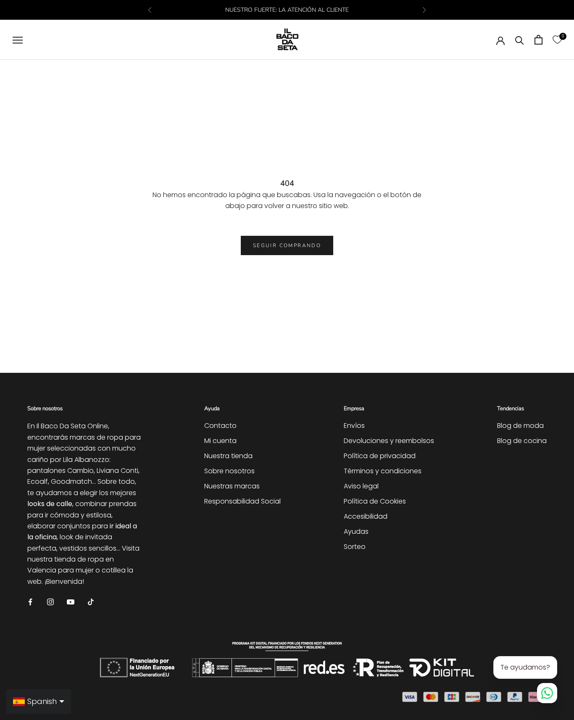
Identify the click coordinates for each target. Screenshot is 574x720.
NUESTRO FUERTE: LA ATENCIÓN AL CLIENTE (287, 10)
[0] (557, 40)
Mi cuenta (220, 441)
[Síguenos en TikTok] (91, 601)
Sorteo (355, 546)
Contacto (220, 425)
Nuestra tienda (228, 456)
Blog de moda (520, 425)
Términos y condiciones (382, 471)
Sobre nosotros (229, 471)
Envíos (354, 425)
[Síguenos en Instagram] (50, 601)
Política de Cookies (375, 501)
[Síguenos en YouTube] (70, 601)
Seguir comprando (287, 245)
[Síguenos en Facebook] (30, 601)
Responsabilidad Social (242, 501)
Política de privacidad (380, 456)
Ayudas (356, 531)
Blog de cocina (522, 441)
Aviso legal (361, 486)
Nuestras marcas (232, 486)
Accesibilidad (365, 516)
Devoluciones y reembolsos (389, 441)
